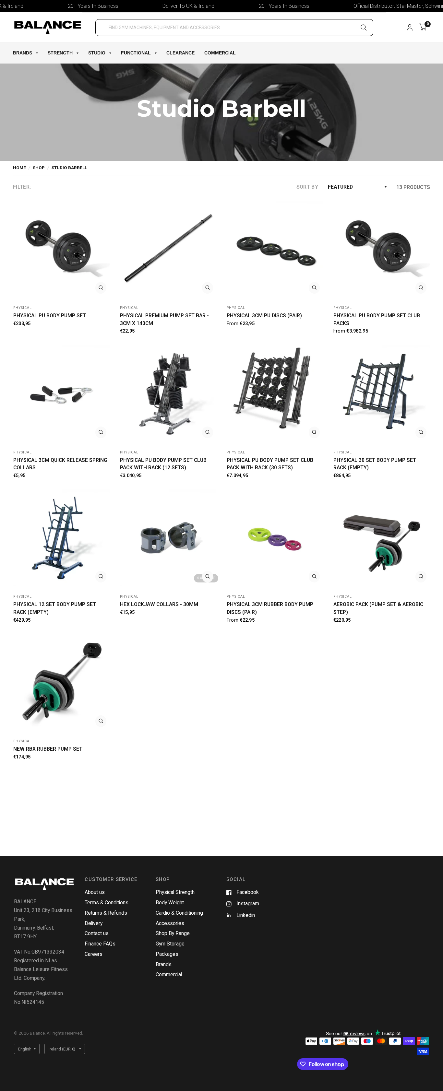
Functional (136, 52)
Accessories (170, 923)
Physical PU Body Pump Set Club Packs (376, 319)
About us (95, 892)
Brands (22, 52)
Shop (39, 167)
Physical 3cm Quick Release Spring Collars (60, 464)
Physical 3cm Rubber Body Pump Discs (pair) (270, 608)
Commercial (220, 52)
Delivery (93, 923)
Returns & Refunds (106, 913)
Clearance (180, 52)
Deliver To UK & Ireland (166, 6)
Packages (167, 954)
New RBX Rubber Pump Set (47, 749)
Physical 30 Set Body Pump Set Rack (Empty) (374, 464)
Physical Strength (175, 892)
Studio (96, 52)
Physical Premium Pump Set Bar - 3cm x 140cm (164, 319)
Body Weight (170, 902)
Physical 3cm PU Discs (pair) (264, 315)
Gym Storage (170, 944)
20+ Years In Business (70, 6)
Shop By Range (173, 933)
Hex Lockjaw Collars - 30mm (159, 604)
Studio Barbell (69, 167)
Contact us (97, 933)
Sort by (307, 187)
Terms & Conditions (106, 902)
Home (19, 167)
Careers (93, 954)
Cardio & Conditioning (179, 913)
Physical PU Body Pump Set (49, 315)
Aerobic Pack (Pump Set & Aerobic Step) (378, 608)
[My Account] (409, 27)
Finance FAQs (100, 944)
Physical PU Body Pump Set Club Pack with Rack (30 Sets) (270, 464)
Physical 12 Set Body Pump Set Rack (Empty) (54, 608)
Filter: (22, 187)
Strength (60, 52)
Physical (22, 308)
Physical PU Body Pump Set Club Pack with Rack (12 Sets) (163, 464)
